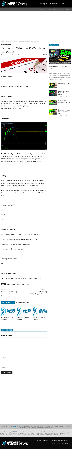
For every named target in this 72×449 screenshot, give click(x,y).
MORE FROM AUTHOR (22, 302)
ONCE (23, 284)
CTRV (13, 284)
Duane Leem (52, 71)
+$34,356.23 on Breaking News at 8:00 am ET (64, 102)
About (39, 440)
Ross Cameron (7, 54)
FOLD (18, 284)
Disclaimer (53, 440)
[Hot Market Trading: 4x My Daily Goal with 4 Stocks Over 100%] (53, 93)
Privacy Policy (16, 426)
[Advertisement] (36, 26)
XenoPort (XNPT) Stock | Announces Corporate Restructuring (9, 294)
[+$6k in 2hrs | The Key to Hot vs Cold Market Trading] (53, 85)
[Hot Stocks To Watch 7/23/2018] (8, 311)
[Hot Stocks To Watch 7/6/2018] (24, 311)
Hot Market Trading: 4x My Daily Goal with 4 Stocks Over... (64, 93)
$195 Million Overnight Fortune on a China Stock (64, 111)
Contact (45, 440)
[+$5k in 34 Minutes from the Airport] (60, 56)
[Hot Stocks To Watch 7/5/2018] (40, 311)
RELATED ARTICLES (8, 302)
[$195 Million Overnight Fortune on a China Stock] (53, 112)
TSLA (28, 284)
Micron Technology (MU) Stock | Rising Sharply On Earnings (37, 293)
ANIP (8, 284)
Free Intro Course (45, 9)
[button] (68, 4)
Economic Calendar (6, 44)
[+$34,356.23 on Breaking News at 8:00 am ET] (53, 102)
